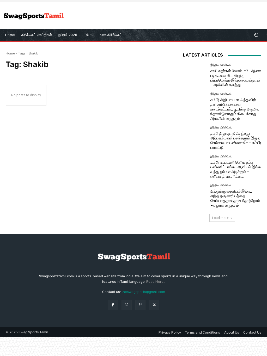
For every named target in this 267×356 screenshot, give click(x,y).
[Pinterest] (140, 305)
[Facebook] (113, 305)
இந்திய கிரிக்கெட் (221, 65)
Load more (220, 218)
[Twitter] (154, 305)
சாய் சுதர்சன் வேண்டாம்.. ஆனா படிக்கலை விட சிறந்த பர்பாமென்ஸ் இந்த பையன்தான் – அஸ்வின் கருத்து (235, 78)
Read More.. (155, 282)
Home (10, 53)
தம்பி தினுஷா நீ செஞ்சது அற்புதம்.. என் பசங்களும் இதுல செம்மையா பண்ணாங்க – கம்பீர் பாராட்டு (235, 140)
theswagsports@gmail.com (143, 292)
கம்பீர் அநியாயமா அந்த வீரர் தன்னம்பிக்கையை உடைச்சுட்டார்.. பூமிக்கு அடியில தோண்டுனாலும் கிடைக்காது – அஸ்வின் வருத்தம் (235, 109)
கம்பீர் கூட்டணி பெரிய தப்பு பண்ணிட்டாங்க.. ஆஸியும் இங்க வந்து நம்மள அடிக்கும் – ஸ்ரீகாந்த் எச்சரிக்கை (235, 169)
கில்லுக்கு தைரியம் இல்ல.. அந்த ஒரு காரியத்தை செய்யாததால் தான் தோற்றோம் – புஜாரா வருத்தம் (235, 198)
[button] (256, 35)
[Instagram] (127, 305)
